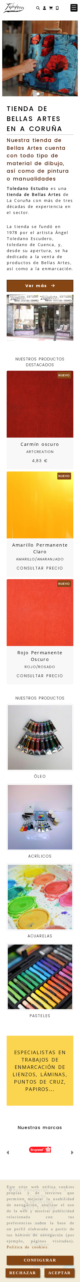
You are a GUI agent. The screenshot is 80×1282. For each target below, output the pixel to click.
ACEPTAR (59, 1273)
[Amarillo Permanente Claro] (34, 505)
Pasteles (40, 1016)
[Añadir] (45, 404)
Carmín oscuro (40, 444)
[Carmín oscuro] (34, 404)
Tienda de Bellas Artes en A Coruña (34, 119)
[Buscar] (38, 7)
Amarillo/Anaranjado (40, 559)
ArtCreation (40, 451)
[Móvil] (57, 7)
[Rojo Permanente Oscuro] (34, 613)
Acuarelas (40, 936)
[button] (44, 7)
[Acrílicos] (40, 817)
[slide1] (38, 93)
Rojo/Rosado (40, 666)
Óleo (40, 776)
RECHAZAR (22, 1273)
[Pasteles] (40, 976)
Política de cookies (27, 1247)
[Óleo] (40, 737)
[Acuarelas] (40, 897)
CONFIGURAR (40, 1260)
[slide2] (42, 93)
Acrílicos (40, 856)
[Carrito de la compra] (51, 7)
